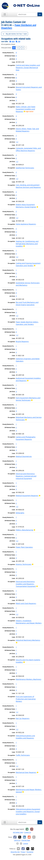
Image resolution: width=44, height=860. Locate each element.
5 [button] (16, 254)
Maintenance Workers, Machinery (28, 679)
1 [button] (16, 250)
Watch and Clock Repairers (26, 603)
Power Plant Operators (24, 547)
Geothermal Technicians (25, 168)
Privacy (23, 852)
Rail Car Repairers (22, 718)
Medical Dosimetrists (24, 456)
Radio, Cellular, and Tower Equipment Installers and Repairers (25, 109)
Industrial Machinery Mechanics (28, 640)
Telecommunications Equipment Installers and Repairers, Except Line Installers (28, 811)
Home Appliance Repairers (26, 224)
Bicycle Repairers (22, 341)
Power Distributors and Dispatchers (18, 26)
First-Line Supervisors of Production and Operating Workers (26, 698)
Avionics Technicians (23, 564)
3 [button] (16, 59)
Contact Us (27, 832)
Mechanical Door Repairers (26, 772)
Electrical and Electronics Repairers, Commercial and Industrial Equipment (26, 476)
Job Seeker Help (18, 832)
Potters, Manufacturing (24, 530)
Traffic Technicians (23, 755)
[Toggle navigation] (5, 14)
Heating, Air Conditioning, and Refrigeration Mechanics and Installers (27, 243)
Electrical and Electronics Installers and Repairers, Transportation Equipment (26, 583)
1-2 (17, 48)
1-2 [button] (17, 142)
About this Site (15, 852)
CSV (19, 41)
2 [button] (16, 135)
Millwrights (20, 513)
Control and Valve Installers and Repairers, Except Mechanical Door (28, 67)
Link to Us (17, 840)
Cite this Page (25, 840)
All (14, 48)
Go (40, 14)
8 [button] (16, 56)
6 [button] (16, 97)
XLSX (13, 41)
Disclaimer (30, 852)
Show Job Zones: (6, 48)
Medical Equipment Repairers (27, 495)
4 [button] (16, 52)
